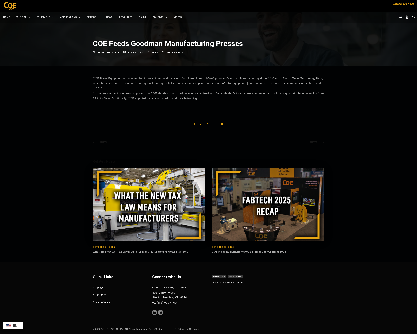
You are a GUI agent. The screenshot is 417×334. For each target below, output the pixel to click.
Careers (101, 294)
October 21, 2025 (104, 247)
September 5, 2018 (108, 52)
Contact (158, 17)
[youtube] (407, 17)
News (109, 17)
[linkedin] (400, 17)
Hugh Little (135, 52)
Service (91, 17)
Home (6, 17)
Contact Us (103, 301)
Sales (142, 17)
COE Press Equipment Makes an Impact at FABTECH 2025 (249, 251)
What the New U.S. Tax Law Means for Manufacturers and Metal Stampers (140, 251)
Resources (125, 17)
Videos (178, 17)
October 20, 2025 (223, 247)
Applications (68, 17)
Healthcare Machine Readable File (228, 282)
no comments (175, 52)
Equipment (43, 17)
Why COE (21, 17)
